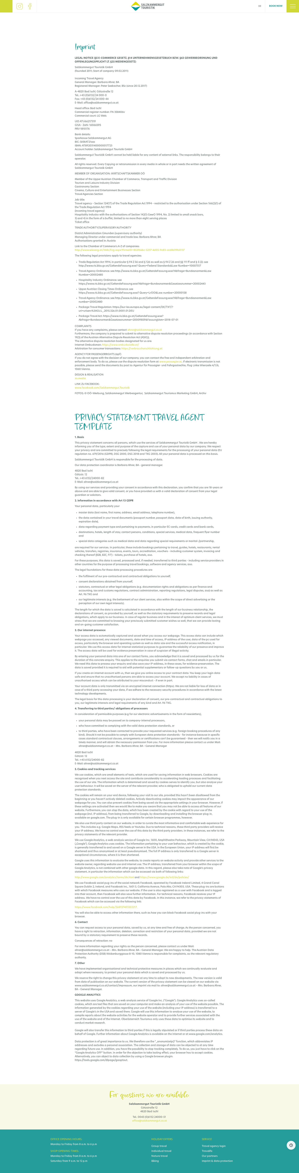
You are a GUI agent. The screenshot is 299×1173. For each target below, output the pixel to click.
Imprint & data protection (217, 1161)
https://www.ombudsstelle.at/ (120, 345)
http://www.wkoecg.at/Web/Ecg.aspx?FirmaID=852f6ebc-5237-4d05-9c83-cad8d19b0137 (130, 250)
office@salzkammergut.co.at (149, 1121)
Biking (155, 1161)
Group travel (159, 1146)
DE (259, 6)
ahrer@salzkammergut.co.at (144, 330)
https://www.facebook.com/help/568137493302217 (106, 907)
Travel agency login (214, 1146)
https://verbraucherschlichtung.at (141, 349)
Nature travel (159, 1156)
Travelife (207, 1151)
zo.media (80, 378)
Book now (275, 6)
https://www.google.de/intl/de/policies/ (164, 877)
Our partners (210, 1156)
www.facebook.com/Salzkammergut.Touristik (102, 388)
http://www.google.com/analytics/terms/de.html (104, 877)
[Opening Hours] (291, 1145)
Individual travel (161, 1151)
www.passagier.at (170, 362)
